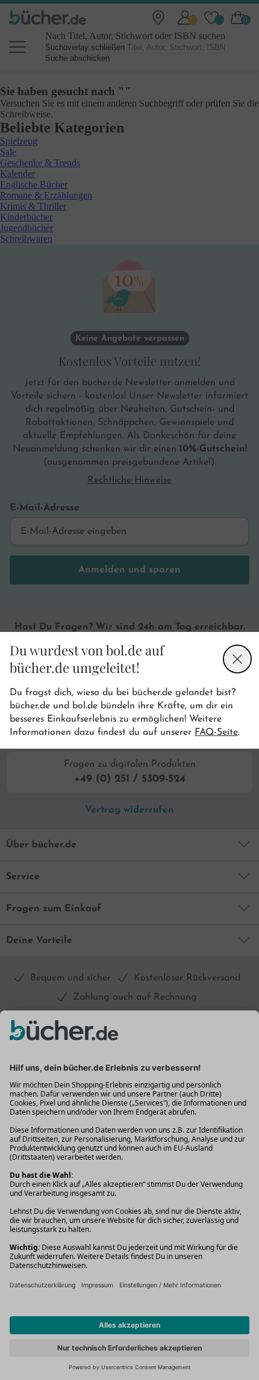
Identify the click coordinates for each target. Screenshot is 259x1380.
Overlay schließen (237, 659)
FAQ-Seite (216, 732)
